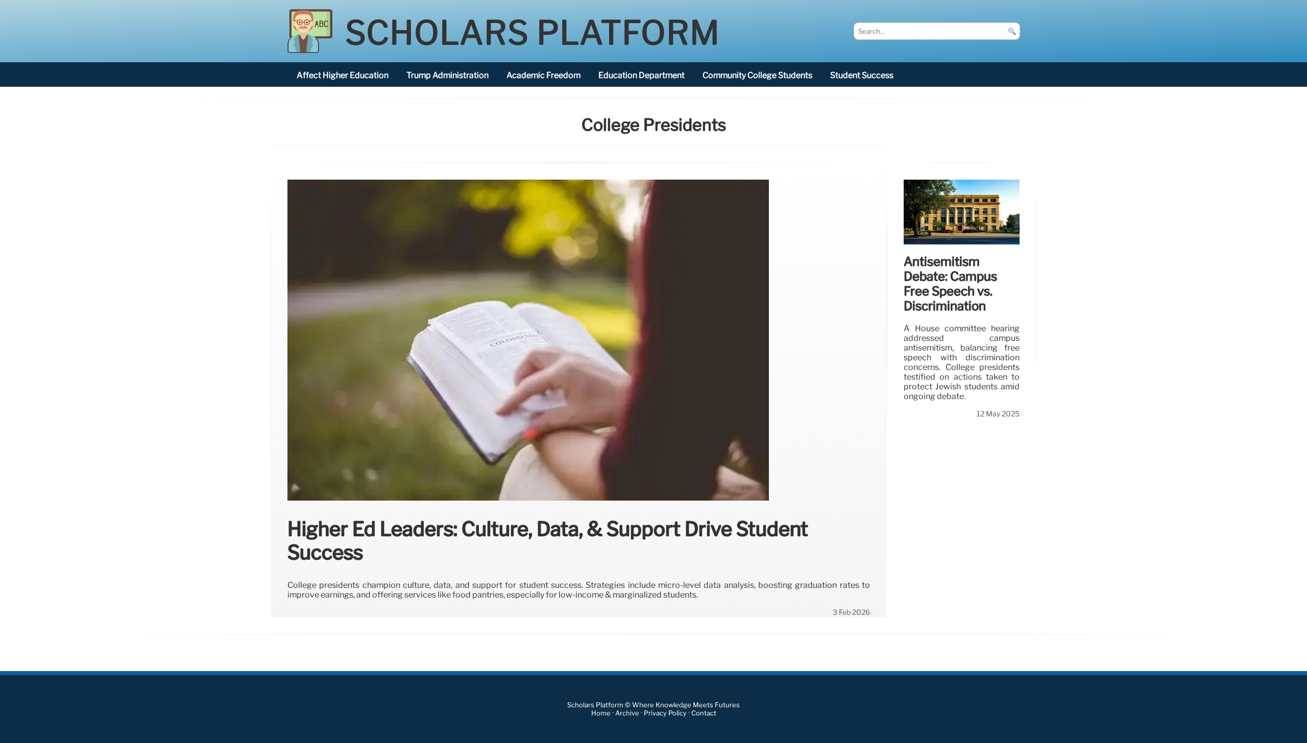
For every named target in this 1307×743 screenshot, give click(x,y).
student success (861, 75)
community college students (757, 75)
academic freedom (543, 75)
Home (601, 713)
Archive (627, 713)
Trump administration (447, 75)
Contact (703, 713)
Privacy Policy (665, 713)
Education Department (641, 75)
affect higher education (343, 75)
